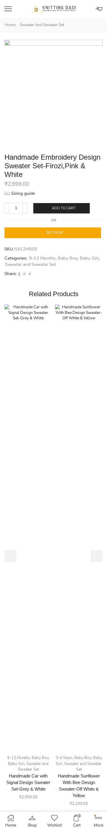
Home (10, 25)
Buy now (55, 232)
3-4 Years (64, 758)
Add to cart (63, 208)
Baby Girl (89, 258)
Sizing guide (23, 193)
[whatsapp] (29, 274)
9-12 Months (42, 258)
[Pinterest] (24, 274)
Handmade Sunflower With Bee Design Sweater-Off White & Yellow (79, 786)
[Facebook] (19, 274)
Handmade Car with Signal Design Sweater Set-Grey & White (28, 782)
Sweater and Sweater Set (42, 25)
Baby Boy (67, 258)
